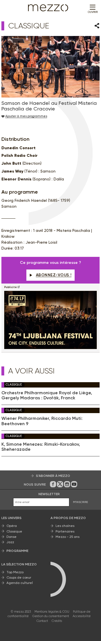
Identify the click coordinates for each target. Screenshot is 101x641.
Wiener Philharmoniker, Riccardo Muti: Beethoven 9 (41, 421)
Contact (42, 621)
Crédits (57, 621)
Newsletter (49, 494)
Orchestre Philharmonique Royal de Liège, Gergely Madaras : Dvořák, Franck (46, 395)
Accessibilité (82, 616)
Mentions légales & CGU (52, 611)
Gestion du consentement (50, 616)
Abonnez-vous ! (54, 275)
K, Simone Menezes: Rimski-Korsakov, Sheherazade (40, 447)
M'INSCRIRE (80, 502)
